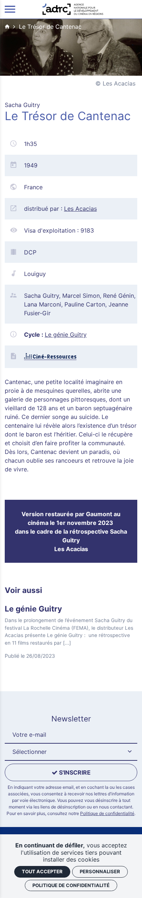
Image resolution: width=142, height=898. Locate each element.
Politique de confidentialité (107, 813)
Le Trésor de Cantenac (50, 26)
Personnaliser (100, 871)
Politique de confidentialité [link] (71, 885)
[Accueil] (73, 8)
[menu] (10, 9)
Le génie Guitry (66, 334)
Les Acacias (80, 208)
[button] (71, 752)
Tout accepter (42, 871)
